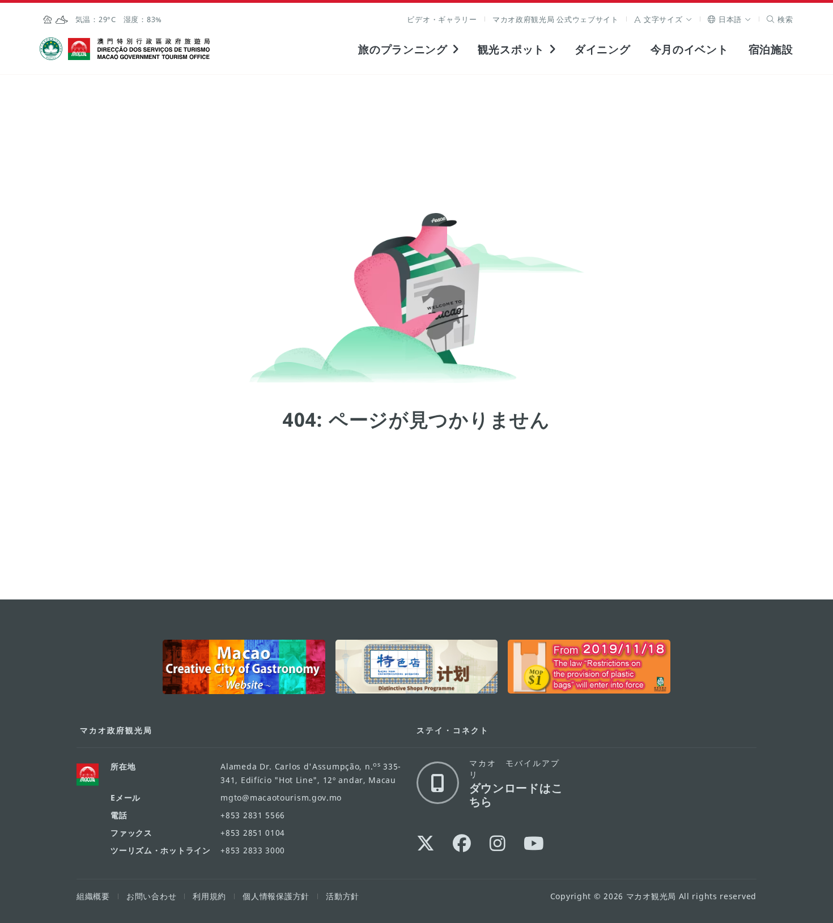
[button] (663, 19)
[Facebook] (462, 843)
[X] (425, 843)
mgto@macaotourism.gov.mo (281, 797)
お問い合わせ (151, 896)
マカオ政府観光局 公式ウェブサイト (555, 19)
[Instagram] (498, 843)
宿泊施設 (771, 49)
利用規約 (209, 896)
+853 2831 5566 (252, 815)
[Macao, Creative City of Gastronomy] (244, 667)
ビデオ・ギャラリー (442, 19)
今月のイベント (690, 49)
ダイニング (603, 49)
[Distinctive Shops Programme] (416, 667)
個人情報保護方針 (276, 896)
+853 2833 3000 (252, 850)
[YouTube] (534, 843)
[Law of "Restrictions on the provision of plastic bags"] (589, 667)
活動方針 (342, 896)
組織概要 (93, 896)
